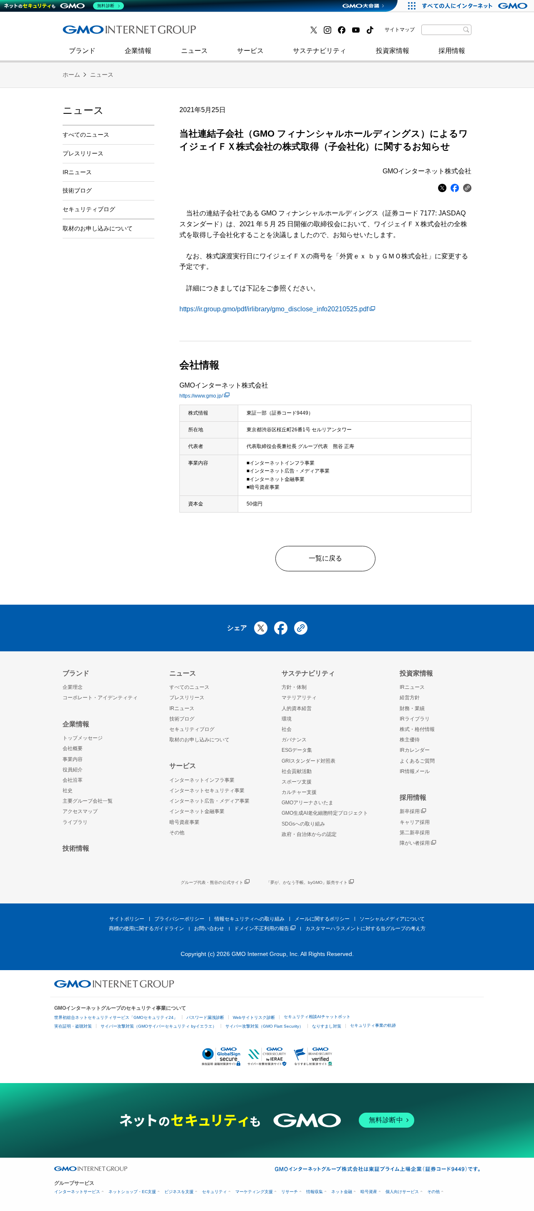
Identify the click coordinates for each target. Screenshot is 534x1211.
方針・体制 (294, 687)
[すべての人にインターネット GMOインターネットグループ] (476, 6)
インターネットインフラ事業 (201, 780)
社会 (287, 729)
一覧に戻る (325, 558)
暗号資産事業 (184, 822)
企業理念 (73, 687)
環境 (287, 719)
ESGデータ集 (297, 750)
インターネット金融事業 (250, 32)
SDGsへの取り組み (303, 824)
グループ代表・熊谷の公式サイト (212, 882)
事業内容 (73, 759)
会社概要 (73, 748)
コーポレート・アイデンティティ (100, 698)
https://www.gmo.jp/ (201, 396)
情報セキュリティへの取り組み (249, 919)
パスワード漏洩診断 (205, 1017)
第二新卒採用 (91, 32)
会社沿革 (73, 780)
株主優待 (410, 740)
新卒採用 (410, 811)
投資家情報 (392, 50)
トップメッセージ (83, 738)
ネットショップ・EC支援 (132, 1191)
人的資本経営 (297, 708)
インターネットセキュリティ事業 (121, 32)
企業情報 (138, 50)
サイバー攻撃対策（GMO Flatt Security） (264, 1026)
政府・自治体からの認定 (309, 834)
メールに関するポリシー (322, 919)
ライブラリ (75, 822)
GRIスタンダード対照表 (308, 761)
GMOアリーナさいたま (307, 803)
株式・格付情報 (417, 729)
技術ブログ (88, 32)
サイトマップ (400, 30)
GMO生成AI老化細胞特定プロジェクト (325, 813)
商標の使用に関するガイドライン (146, 928)
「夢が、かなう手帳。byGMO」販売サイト (307, 882)
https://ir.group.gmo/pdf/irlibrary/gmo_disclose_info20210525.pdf (273, 309)
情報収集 (314, 1191)
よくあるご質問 (417, 761)
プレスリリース (83, 153)
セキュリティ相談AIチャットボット (317, 1016)
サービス (250, 50)
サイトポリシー (126, 919)
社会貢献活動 (297, 771)
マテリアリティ (299, 698)
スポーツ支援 (297, 782)
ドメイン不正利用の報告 (261, 928)
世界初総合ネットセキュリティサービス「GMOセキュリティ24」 (116, 1017)
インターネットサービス (77, 1191)
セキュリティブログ (243, 32)
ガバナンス (294, 740)
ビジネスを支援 (179, 1191)
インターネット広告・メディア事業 (209, 801)
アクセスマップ (80, 811)
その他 (176, 833)
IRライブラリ (415, 719)
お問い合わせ (209, 928)
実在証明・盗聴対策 (73, 1026)
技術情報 (76, 848)
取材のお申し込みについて (98, 228)
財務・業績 (412, 708)
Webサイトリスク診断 (254, 1017)
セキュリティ (214, 1191)
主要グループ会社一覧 (88, 801)
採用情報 (451, 50)
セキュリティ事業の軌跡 (373, 1025)
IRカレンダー (415, 750)
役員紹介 (73, 770)
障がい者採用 (415, 843)
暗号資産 (368, 1191)
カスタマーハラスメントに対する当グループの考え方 (365, 928)
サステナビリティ (319, 50)
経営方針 (410, 698)
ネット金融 (341, 1191)
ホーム (71, 74)
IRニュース (77, 172)
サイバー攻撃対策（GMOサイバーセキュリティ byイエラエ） (159, 1026)
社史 (184, 32)
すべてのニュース (86, 134)
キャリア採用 (415, 822)
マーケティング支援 (254, 1191)
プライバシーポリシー (179, 919)
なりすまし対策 (326, 1026)
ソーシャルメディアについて (392, 919)
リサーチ (289, 1191)
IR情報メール (415, 771)
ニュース (194, 50)
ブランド (82, 50)
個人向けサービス (402, 1191)
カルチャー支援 (299, 792)
